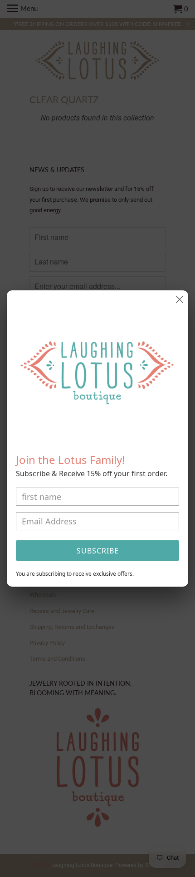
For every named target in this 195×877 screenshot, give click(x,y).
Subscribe (98, 551)
